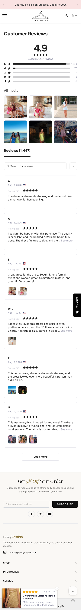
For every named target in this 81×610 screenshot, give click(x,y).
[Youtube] (49, 514)
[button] (37, 64)
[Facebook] (31, 514)
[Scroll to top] (73, 600)
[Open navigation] (15, 15)
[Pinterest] (40, 514)
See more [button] (66, 240)
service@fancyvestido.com (22, 552)
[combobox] (73, 166)
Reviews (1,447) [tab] (17, 151)
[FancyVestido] (40, 16)
